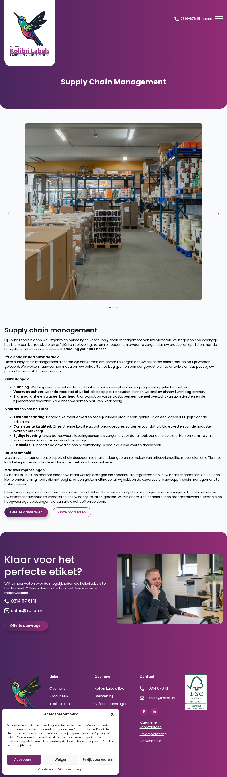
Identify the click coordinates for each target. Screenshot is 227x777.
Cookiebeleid (47, 769)
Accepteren (24, 759)
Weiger (61, 759)
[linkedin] (154, 712)
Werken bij (103, 696)
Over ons (57, 688)
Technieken (59, 703)
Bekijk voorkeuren (97, 759)
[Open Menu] (219, 18)
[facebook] (144, 712)
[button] (112, 714)
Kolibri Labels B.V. (109, 688)
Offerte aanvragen (110, 703)
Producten (58, 696)
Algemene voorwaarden (151, 724)
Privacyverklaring (69, 769)
